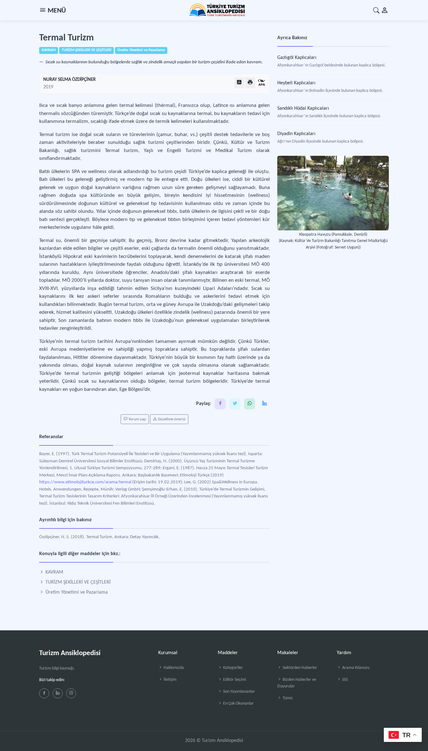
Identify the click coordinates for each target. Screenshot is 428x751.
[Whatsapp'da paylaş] (249, 403)
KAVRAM (53, 572)
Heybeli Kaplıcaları (296, 83)
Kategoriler (232, 667)
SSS (344, 679)
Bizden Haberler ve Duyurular (296, 683)
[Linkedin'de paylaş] (264, 403)
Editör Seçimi (234, 679)
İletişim (169, 679)
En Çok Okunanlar (238, 703)
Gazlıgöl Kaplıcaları (296, 57)
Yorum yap (137, 419)
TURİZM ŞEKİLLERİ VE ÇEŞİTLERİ (77, 582)
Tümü (287, 698)
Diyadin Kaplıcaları (296, 133)
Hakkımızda (173, 667)
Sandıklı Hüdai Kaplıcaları (303, 108)
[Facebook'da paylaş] (220, 403)
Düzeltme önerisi (171, 419)
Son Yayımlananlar (238, 691)
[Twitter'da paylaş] (234, 403)
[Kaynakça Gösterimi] (261, 83)
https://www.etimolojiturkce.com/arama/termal (85, 482)
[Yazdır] (250, 82)
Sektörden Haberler (299, 667)
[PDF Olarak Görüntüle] (239, 82)
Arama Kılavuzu (355, 667)
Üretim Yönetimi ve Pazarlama (76, 592)
